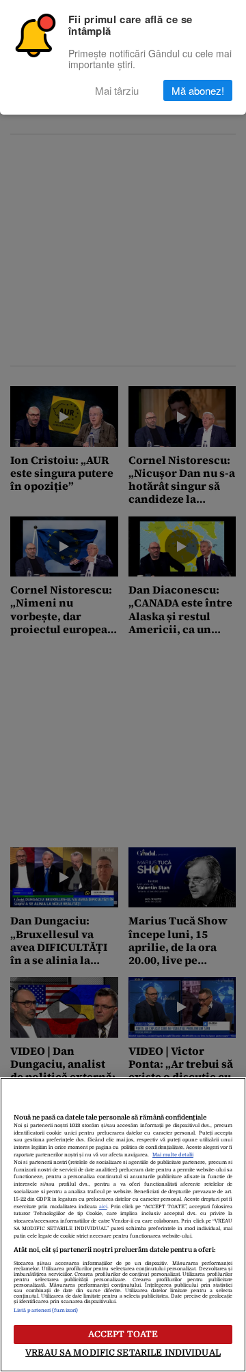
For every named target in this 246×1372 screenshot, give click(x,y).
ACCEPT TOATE (123, 1334)
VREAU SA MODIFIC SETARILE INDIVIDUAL (123, 1352)
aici (103, 1207)
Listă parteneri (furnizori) (46, 1310)
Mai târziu (117, 90)
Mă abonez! (198, 90)
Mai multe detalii (172, 1155)
